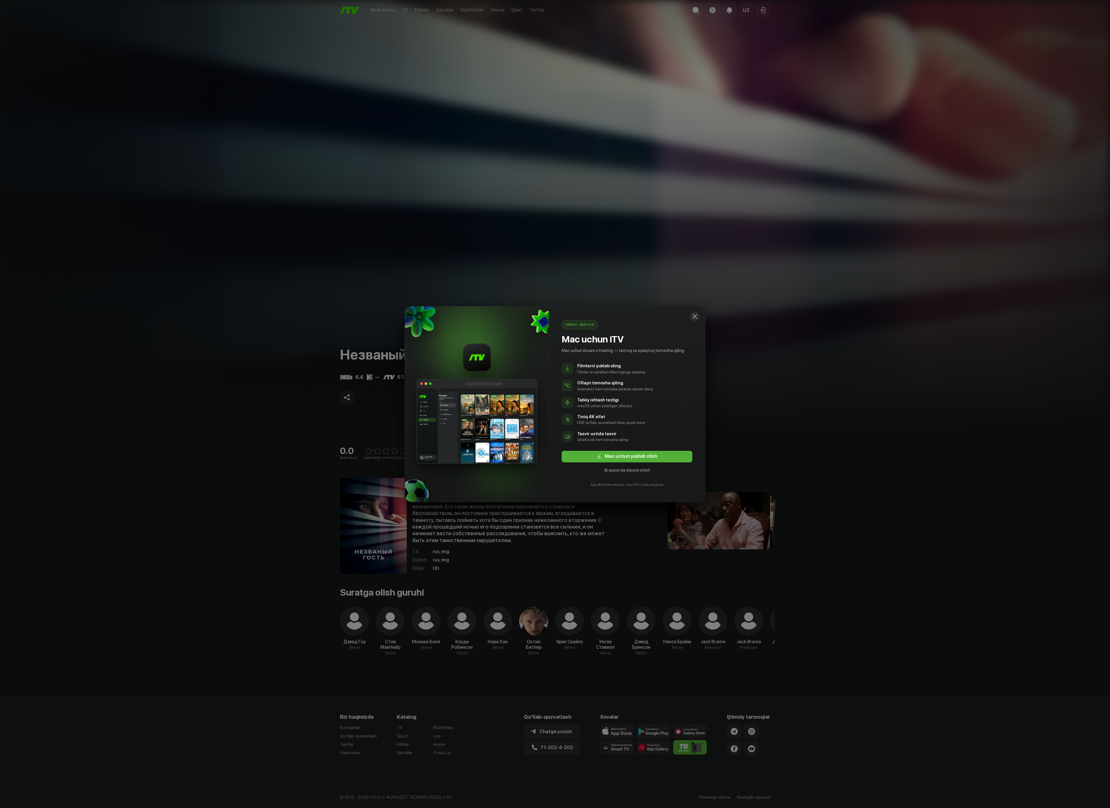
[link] (627, 456)
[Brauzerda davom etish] (695, 316)
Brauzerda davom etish (627, 470)
